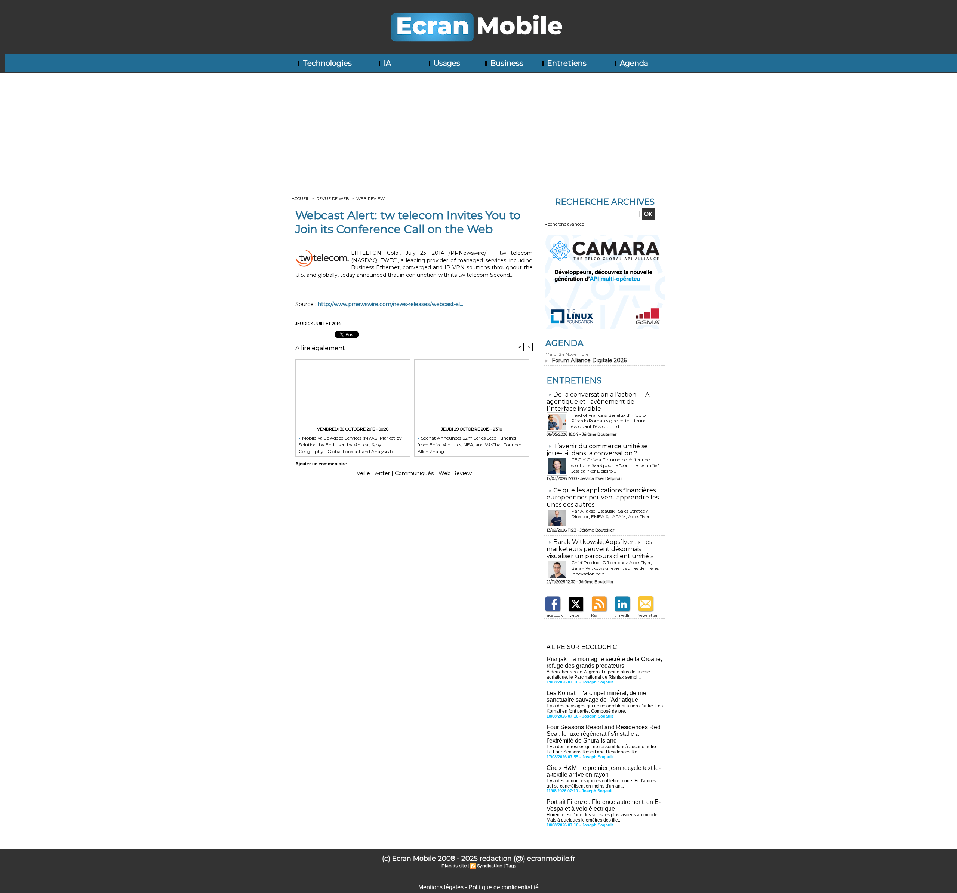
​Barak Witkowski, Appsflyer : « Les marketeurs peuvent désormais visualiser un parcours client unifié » (600, 549)
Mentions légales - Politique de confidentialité (478, 887)
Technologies (326, 63)
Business (505, 63)
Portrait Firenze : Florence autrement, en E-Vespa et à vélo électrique (604, 805)
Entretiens (566, 63)
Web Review (370, 198)
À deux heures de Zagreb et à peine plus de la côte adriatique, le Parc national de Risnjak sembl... (598, 674)
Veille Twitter (373, 473)
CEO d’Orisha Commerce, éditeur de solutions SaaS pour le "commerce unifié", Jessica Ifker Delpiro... (615, 465)
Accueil (300, 198)
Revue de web (332, 198)
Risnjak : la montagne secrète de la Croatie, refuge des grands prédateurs (604, 662)
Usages (446, 63)
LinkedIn (622, 615)
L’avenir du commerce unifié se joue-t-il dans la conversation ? (597, 450)
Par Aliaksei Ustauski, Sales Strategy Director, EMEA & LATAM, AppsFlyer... (612, 513)
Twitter (574, 615)
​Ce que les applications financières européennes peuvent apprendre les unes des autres (603, 497)
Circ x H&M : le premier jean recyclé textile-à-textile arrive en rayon (604, 771)
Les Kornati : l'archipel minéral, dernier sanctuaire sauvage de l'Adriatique (597, 696)
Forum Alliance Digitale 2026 (589, 360)
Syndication (489, 865)
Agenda (633, 63)
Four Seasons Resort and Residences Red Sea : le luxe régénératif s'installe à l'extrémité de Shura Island (604, 734)
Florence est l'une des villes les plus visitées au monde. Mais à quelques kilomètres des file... (603, 817)
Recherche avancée (564, 224)
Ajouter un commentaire (321, 464)
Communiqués (414, 473)
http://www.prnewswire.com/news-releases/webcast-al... (390, 304)
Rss (594, 615)
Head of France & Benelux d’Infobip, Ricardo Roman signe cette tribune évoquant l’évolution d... (609, 420)
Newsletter (647, 615)
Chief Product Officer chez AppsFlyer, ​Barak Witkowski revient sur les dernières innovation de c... (615, 568)
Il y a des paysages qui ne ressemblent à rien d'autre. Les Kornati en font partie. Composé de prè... (605, 708)
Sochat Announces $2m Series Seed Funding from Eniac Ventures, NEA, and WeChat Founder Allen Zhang (469, 444)
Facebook (554, 615)
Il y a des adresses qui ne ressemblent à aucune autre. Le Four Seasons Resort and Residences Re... (602, 749)
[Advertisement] (478, 128)
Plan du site (454, 865)
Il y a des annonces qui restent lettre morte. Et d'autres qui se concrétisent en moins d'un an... (601, 783)
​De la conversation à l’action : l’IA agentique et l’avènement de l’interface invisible (598, 401)
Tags (511, 865)
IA (386, 63)
